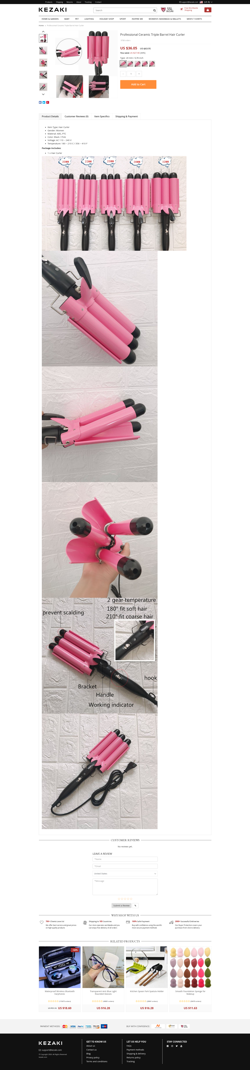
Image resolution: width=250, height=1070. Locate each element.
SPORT (123, 18)
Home (41, 25)
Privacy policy (92, 1057)
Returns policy (133, 1057)
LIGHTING (89, 18)
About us (90, 1045)
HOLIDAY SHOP (107, 18)
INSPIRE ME (137, 18)
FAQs (129, 1045)
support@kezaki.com (189, 2)
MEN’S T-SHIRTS (194, 18)
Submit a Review (121, 905)
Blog (88, 1053)
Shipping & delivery (136, 1053)
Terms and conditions (96, 1061)
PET (77, 18)
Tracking (131, 1061)
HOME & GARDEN (50, 18)
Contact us (91, 1049)
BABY (66, 18)
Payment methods (135, 1049)
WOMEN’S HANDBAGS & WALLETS (165, 18)
